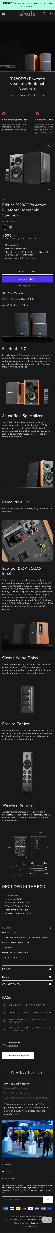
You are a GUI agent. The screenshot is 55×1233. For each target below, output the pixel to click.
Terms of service (21, 1223)
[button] (44, 13)
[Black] (4, 227)
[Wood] (10, 227)
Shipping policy (37, 1223)
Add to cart (27, 271)
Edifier (5, 200)
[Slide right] (49, 189)
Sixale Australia (22, 1216)
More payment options (27, 286)
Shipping (15, 239)
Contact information (29, 1226)
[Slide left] (42, 189)
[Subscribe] (48, 1199)
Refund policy (30, 1220)
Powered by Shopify (13, 1220)
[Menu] (3, 13)
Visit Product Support (18, 1055)
